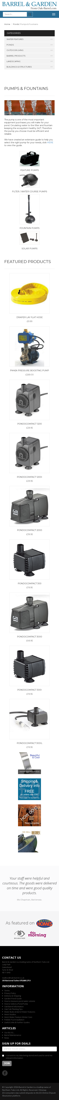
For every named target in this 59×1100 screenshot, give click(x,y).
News (6, 1038)
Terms (7, 990)
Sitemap (42, 1090)
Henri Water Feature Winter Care (18, 1017)
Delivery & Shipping (12, 996)
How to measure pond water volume (19, 1001)
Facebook (5, 1073)
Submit (30, 14)
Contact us (11, 957)
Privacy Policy (10, 993)
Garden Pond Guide (13, 998)
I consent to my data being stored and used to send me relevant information (29, 1056)
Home (7, 24)
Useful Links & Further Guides (17, 1022)
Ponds (16, 24)
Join (7, 1063)
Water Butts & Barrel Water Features (19, 1012)
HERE (50, 142)
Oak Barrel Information (14, 1006)
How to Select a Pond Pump (16, 1004)
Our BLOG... (9, 1032)
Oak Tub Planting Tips (13, 1009)
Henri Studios (10, 1014)
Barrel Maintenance (12, 1035)
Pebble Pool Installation (14, 1019)
